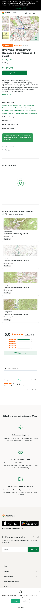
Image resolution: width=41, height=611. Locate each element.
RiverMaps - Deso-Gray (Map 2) (16, 314)
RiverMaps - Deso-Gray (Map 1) (16, 234)
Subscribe (33, 549)
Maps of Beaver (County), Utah (12, 105)
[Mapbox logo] (7, 197)
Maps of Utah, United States (28, 113)
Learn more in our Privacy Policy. (17, 597)
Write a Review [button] (21, 353)
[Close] (39, 591)
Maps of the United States (10, 113)
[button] (33, 390)
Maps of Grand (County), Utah (26, 110)
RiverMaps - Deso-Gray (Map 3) (16, 287)
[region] (20, 184)
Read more (5, 94)
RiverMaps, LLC (7, 60)
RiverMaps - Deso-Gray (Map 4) (16, 260)
